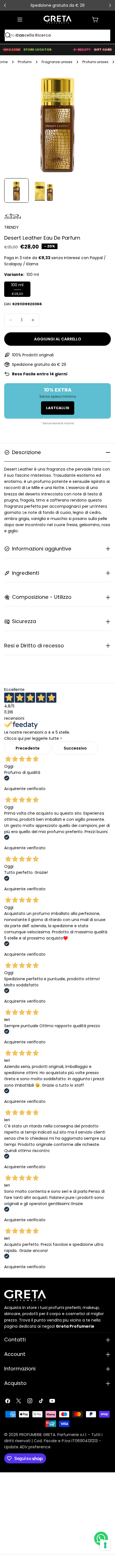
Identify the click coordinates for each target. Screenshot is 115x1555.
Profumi (25, 61)
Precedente (28, 748)
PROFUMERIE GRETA (37, 1434)
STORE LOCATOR (37, 49)
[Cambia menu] (19, 19)
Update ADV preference (27, 1447)
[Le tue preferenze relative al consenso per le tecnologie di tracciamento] (105, 1545)
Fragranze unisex (57, 61)
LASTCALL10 (57, 408)
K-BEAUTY (82, 49)
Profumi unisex (95, 61)
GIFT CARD (103, 49)
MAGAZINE (12, 49)
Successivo (75, 748)
